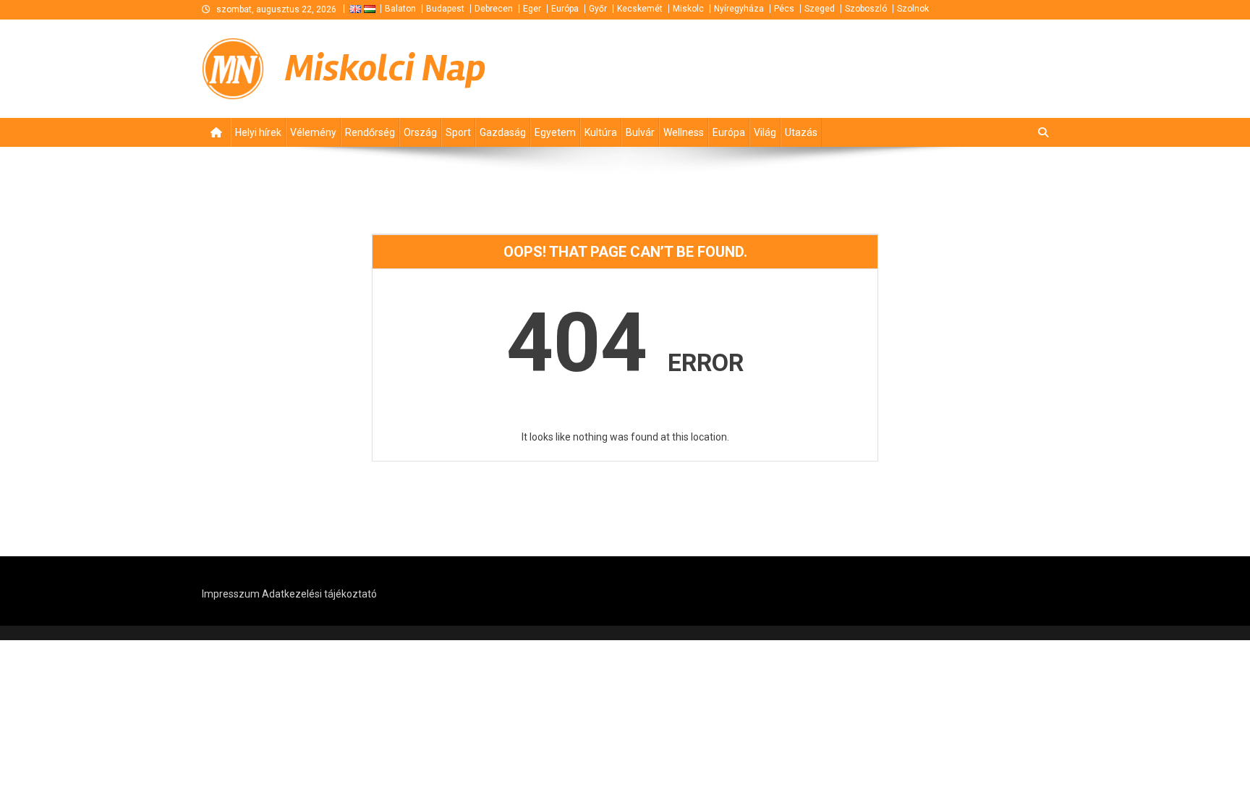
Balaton (400, 9)
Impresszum (231, 594)
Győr (598, 9)
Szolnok (913, 9)
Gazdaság (503, 132)
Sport (458, 132)
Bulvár (640, 132)
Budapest (445, 9)
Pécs (784, 9)
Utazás (801, 132)
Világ (765, 132)
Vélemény (313, 132)
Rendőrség (370, 132)
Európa (565, 9)
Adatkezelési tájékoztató (319, 594)
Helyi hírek (258, 132)
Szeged (819, 9)
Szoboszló (866, 9)
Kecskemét (640, 9)
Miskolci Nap (385, 68)
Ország (420, 132)
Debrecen (494, 9)
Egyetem (555, 132)
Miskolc (688, 9)
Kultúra (600, 132)
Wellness (683, 132)
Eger (532, 9)
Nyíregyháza (739, 9)
